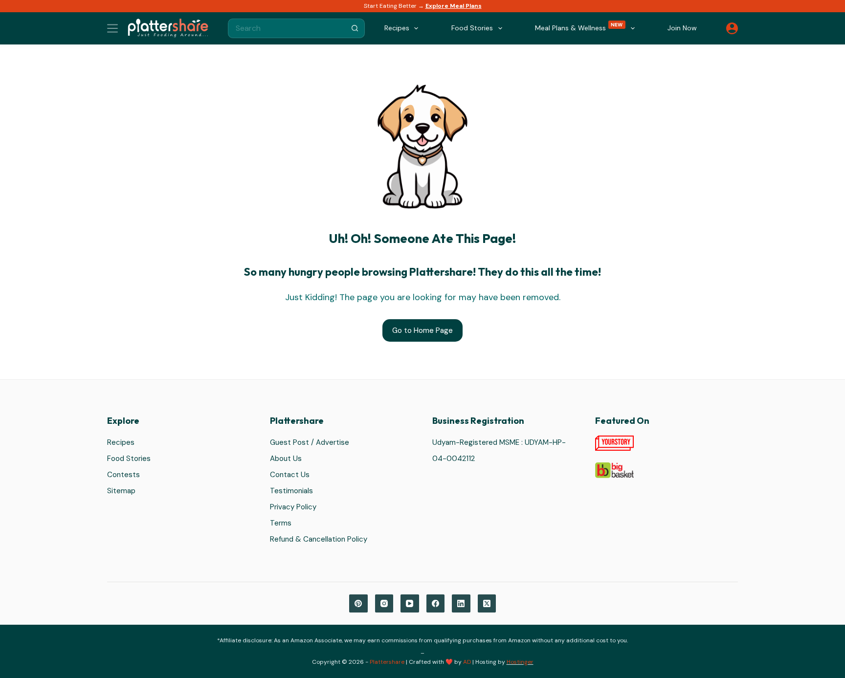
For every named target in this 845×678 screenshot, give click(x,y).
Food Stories (129, 458)
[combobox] (287, 28)
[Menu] (112, 28)
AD (467, 662)
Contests (123, 475)
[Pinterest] (358, 603)
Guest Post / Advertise (309, 442)
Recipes (120, 442)
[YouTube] (409, 603)
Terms (280, 523)
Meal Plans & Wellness (579, 27)
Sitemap (121, 491)
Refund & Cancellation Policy (318, 539)
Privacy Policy (293, 507)
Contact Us (290, 475)
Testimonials (291, 491)
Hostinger (520, 662)
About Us (286, 458)
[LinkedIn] (461, 603)
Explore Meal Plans (453, 6)
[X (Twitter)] (487, 603)
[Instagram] (384, 603)
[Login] (732, 28)
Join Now (682, 27)
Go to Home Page (422, 330)
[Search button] (355, 28)
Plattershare (387, 662)
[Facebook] (435, 603)
